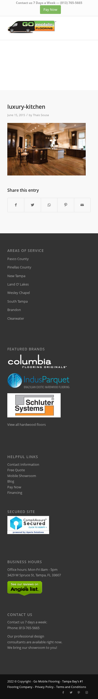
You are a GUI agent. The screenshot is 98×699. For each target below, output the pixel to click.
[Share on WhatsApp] (49, 205)
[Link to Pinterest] (79, 692)
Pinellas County (19, 267)
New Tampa (16, 275)
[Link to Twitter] (71, 692)
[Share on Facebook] (16, 205)
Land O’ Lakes (18, 284)
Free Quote (16, 470)
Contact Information (23, 464)
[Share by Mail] (82, 205)
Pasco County (18, 258)
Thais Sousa (41, 115)
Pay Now (14, 487)
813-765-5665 (29, 627)
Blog (10, 481)
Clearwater (15, 318)
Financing (14, 492)
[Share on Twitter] (32, 205)
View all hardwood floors (26, 424)
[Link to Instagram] (87, 692)
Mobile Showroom (21, 475)
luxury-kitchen (26, 106)
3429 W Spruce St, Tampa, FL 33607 (34, 575)
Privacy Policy (44, 687)
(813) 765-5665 (71, 3)
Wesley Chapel (18, 292)
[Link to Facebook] (63, 692)
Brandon (14, 309)
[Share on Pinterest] (65, 205)
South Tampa (17, 301)
